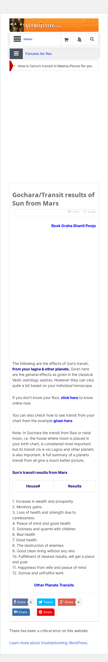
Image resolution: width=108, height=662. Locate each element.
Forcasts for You (38, 54)
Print (75, 212)
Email (92, 212)
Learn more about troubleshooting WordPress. (48, 642)
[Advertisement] (54, 127)
